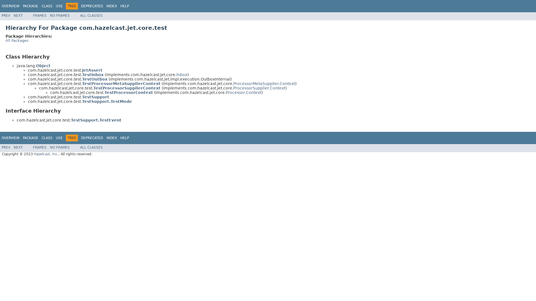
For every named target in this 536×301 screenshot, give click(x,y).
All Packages (17, 40)
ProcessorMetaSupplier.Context (264, 83)
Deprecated (92, 6)
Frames (40, 16)
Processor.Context (243, 92)
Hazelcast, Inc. (46, 154)
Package (30, 6)
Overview (11, 6)
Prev (6, 16)
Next (18, 16)
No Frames (60, 16)
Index (111, 6)
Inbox (181, 74)
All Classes (91, 16)
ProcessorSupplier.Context (259, 88)
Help (124, 6)
